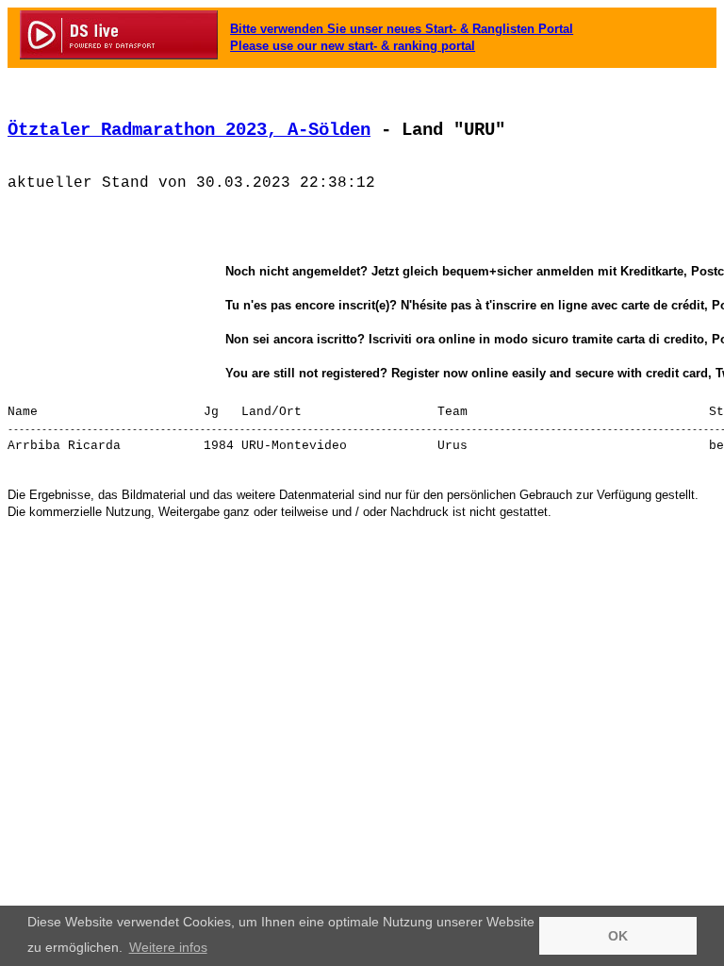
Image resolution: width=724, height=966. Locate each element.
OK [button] (618, 935)
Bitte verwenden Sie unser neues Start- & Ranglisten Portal (401, 29)
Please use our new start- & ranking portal (352, 46)
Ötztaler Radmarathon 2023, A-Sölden (189, 130)
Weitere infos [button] (168, 947)
